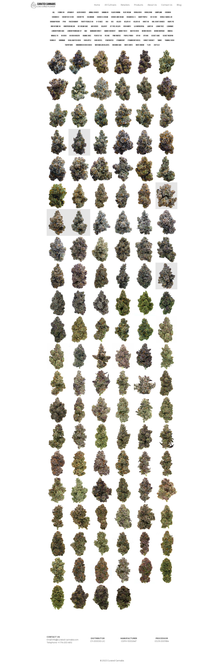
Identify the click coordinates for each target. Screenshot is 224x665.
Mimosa (170, 31)
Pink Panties (117, 36)
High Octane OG (56, 26)
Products (138, 5)
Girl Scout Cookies (158, 22)
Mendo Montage (159, 31)
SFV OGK (145, 36)
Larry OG (150, 26)
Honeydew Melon (69, 26)
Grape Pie (171, 22)
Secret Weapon (168, 36)
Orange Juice (87, 36)
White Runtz (128, 45)
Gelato (119, 22)
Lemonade (170, 26)
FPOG (64, 22)
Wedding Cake (116, 45)
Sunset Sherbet (149, 40)
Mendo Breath (146, 31)
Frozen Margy (73, 22)
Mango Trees (123, 31)
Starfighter (109, 40)
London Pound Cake (58, 31)
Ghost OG (146, 22)
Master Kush (134, 31)
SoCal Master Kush (74, 40)
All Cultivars (110, 5)
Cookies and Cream (117, 17)
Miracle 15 (54, 36)
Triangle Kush (169, 40)
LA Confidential (139, 26)
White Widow (140, 45)
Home (97, 5)
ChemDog (168, 12)
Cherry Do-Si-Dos (68, 17)
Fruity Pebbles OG (87, 22)
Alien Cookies (81, 12)
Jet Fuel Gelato (115, 26)
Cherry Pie (80, 17)
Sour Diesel (98, 40)
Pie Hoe (107, 36)
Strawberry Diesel (134, 40)
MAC (85, 31)
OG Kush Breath (74, 36)
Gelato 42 (136, 22)
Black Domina (115, 12)
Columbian (90, 17)
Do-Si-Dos (153, 17)
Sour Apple (87, 40)
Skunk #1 (53, 40)
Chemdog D (55, 17)
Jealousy (104, 26)
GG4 (107, 22)
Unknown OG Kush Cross (84, 45)
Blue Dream (127, 12)
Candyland (158, 12)
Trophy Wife (69, 45)
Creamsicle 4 (131, 17)
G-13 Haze (99, 22)
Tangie (160, 40)
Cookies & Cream (102, 17)
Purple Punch (128, 36)
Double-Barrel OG (166, 17)
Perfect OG (98, 36)
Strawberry (120, 40)
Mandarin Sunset (95, 31)
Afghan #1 (70, 12)
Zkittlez (157, 45)
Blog (179, 5)
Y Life (149, 45)
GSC (112, 22)
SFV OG (138, 36)
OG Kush (63, 36)
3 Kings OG (61, 12)
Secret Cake (155, 36)
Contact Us (166, 5)
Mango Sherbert (110, 31)
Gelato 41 (127, 22)
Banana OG (105, 12)
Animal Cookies (94, 12)
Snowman (62, 40)
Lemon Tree (160, 26)
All (54, 12)
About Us (152, 5)
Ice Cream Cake (83, 26)
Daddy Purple (142, 17)
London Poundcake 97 (74, 31)
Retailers (125, 5)
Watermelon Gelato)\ (102, 45)
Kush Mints (127, 26)
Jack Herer (94, 26)
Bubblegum (148, 12)
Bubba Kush (138, 12)
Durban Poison (55, 22)
